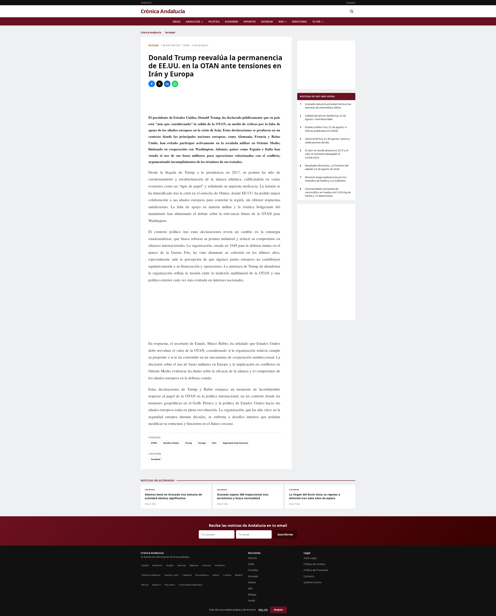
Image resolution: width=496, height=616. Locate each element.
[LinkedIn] (167, 84)
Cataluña (187, 575)
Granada (253, 576)
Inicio (176, 21)
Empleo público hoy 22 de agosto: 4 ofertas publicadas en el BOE (323, 128)
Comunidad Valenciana (190, 584)
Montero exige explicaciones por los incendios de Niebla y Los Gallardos (323, 178)
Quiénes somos (312, 582)
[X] (159, 84)
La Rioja (227, 575)
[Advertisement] (216, 100)
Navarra (156, 584)
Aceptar (278, 609)
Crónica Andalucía (163, 11)
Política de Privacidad (316, 570)
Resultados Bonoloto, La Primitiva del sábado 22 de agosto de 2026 (324, 167)
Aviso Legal (310, 558)
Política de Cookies (314, 564)
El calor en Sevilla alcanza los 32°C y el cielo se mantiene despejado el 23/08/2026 (324, 154)
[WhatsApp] (175, 84)
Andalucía (193, 21)
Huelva (252, 582)
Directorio (299, 21)
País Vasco (169, 584)
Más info (263, 609)
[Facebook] (151, 84)
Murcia (144, 584)
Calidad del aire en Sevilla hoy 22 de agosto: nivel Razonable (323, 117)
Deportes (250, 21)
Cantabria (220, 565)
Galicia (215, 575)
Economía (231, 21)
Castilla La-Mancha (150, 575)
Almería (252, 558)
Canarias (206, 565)
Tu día (316, 21)
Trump (188, 442)
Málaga (252, 594)
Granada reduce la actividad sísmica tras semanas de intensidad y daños (325, 105)
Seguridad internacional (235, 442)
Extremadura (201, 575)
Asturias (182, 565)
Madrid (238, 575)
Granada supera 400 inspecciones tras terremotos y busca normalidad (242, 496)
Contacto (350, 2)
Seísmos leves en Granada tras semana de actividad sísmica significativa (173, 496)
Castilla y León (171, 575)
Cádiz (251, 564)
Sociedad (267, 21)
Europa (202, 442)
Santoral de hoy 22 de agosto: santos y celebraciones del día (325, 140)
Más (281, 21)
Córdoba (253, 570)
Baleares (194, 565)
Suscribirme (285, 534)
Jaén (250, 588)
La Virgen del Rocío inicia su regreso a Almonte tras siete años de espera (314, 496)
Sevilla (251, 600)
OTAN (154, 442)
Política (214, 21)
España (145, 565)
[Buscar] (351, 11)
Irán (214, 442)
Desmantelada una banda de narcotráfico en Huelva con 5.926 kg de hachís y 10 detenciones (325, 192)
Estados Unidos (171, 442)
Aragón (170, 565)
